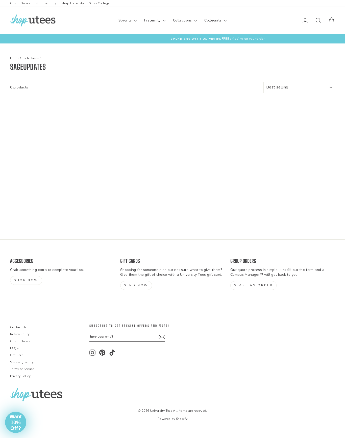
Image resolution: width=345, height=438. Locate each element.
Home (14, 58)
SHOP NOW (26, 280)
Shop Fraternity (72, 3)
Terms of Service (22, 369)
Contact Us (18, 327)
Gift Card (16, 355)
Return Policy (20, 334)
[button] (15, 422)
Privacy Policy (20, 376)
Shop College (99, 3)
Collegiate (213, 20)
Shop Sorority (46, 3)
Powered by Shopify (172, 419)
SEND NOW (136, 285)
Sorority (125, 20)
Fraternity (153, 20)
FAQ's (14, 348)
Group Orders (20, 3)
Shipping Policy (22, 362)
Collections (183, 20)
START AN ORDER (253, 285)
